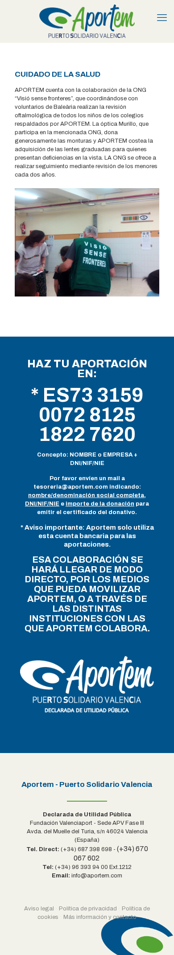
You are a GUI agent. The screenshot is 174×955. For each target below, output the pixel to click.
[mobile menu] (162, 17)
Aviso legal (39, 909)
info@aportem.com (96, 876)
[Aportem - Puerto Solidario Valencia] (87, 21)
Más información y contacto (100, 917)
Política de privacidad (88, 909)
